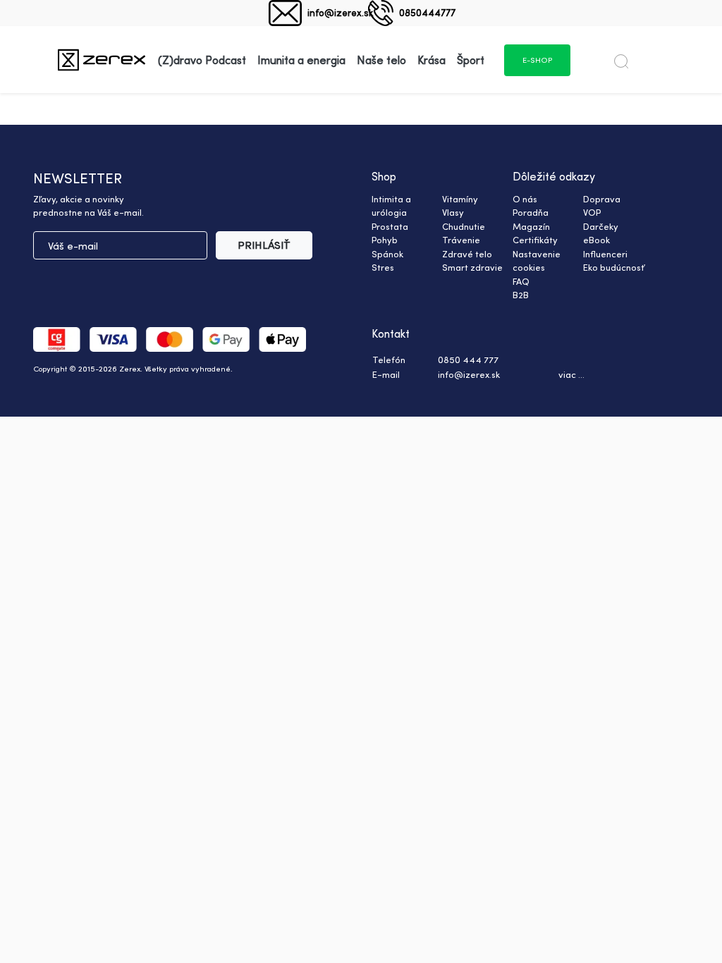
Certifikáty (535, 239)
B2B (521, 294)
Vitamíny (460, 198)
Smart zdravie (472, 267)
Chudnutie (463, 226)
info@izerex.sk (340, 12)
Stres (383, 267)
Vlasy (453, 212)
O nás (525, 198)
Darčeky (600, 226)
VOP (592, 212)
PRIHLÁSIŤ (264, 245)
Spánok (387, 253)
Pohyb (385, 239)
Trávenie (461, 239)
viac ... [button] (571, 374)
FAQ (521, 281)
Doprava (601, 198)
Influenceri (605, 253)
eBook (596, 239)
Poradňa (531, 212)
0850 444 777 (468, 359)
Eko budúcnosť (613, 267)
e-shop (537, 60)
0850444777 (427, 12)
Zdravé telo (467, 253)
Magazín (531, 226)
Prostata (390, 226)
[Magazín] (102, 59)
